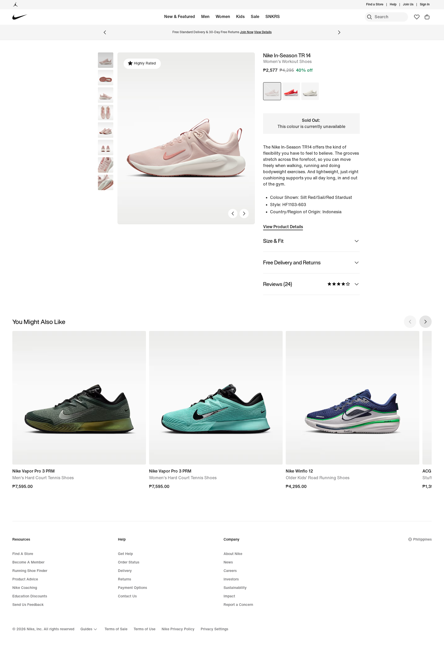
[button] (105, 77)
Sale (255, 16)
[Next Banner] (339, 32)
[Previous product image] (232, 213)
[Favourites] (416, 17)
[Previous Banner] (105, 32)
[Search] (369, 17)
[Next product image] (244, 213)
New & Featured (179, 16)
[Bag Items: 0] (427, 17)
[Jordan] (15, 5)
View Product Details (283, 227)
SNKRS (272, 16)
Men (205, 16)
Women (223, 16)
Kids (240, 16)
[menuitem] (398, 5)
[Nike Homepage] (19, 17)
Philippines (422, 539)
